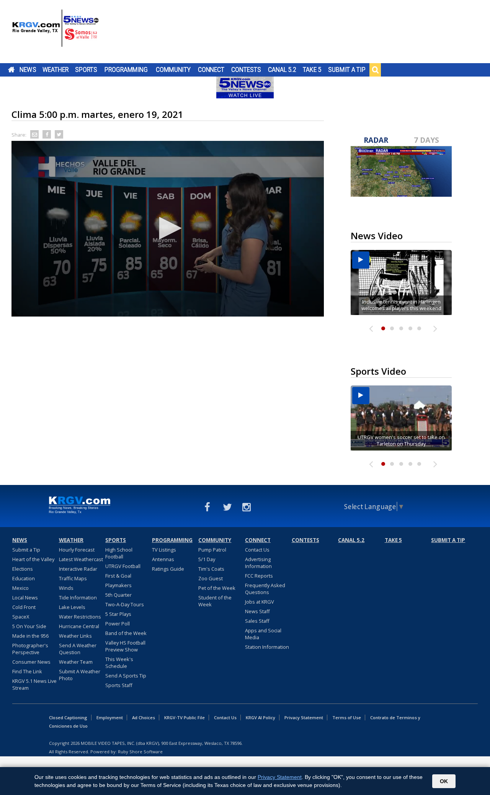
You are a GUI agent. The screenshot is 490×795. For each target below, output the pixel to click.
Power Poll (117, 623)
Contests (246, 69)
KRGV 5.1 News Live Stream (34, 684)
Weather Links (75, 635)
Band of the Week (126, 633)
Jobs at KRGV (259, 601)
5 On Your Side (29, 626)
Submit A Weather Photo (79, 675)
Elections (22, 568)
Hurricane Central (79, 626)
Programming (126, 69)
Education (23, 578)
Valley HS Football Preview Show (125, 646)
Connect (211, 69)
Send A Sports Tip (125, 675)
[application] (167, 229)
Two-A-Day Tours (124, 604)
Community (173, 69)
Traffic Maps (73, 578)
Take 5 (312, 69)
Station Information (267, 646)
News (28, 69)
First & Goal (118, 575)
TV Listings (164, 549)
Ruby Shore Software (140, 751)
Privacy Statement (303, 717)
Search (375, 69)
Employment (109, 717)
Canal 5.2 (282, 69)
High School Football (118, 553)
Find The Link (27, 671)
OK (444, 781)
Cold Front (24, 607)
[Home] (55, 32)
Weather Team (76, 661)
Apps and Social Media (263, 634)
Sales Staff (257, 620)
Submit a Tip (346, 69)
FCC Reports (259, 575)
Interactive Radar (78, 568)
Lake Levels (72, 607)
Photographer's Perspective (30, 649)
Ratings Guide (168, 568)
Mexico (20, 587)
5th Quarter (118, 594)
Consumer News (31, 661)
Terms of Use (346, 717)
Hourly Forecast (77, 549)
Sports (86, 69)
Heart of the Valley (33, 559)
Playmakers (118, 585)
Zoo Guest (210, 578)
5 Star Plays (118, 614)
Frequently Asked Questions (265, 589)
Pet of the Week (216, 587)
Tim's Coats (211, 568)
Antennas (163, 559)
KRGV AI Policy (260, 717)
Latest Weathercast (81, 559)
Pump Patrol (212, 549)
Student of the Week (215, 601)
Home (11, 69)
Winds (66, 587)
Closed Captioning (68, 717)
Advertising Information (258, 563)
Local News (25, 597)
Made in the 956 (30, 635)
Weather (55, 69)
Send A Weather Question (77, 649)
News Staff (257, 611)
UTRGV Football (122, 566)
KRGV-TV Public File (184, 717)
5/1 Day (206, 559)
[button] (168, 228)
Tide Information (78, 597)
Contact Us (257, 549)
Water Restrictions (80, 616)
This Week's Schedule (119, 662)
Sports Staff (118, 685)
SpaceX (20, 616)
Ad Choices (143, 717)
